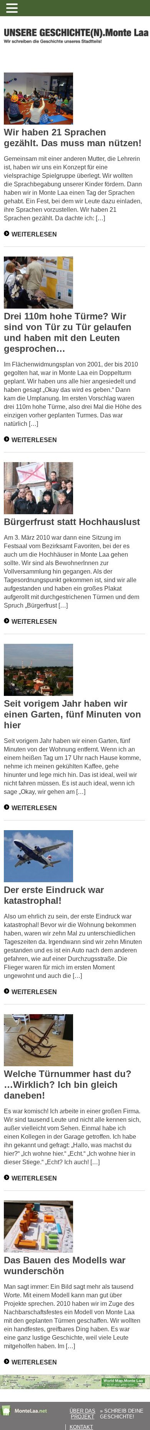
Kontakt (81, 1427)
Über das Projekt (82, 1414)
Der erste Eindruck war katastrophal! (54, 895)
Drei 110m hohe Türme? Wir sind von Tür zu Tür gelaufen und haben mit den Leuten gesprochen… (68, 332)
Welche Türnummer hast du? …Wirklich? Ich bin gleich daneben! (68, 1085)
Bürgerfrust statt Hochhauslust (72, 522)
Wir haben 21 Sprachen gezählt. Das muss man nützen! (73, 137)
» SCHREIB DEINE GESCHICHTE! (121, 1414)
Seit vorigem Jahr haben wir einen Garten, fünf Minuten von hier (72, 714)
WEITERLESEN (34, 233)
